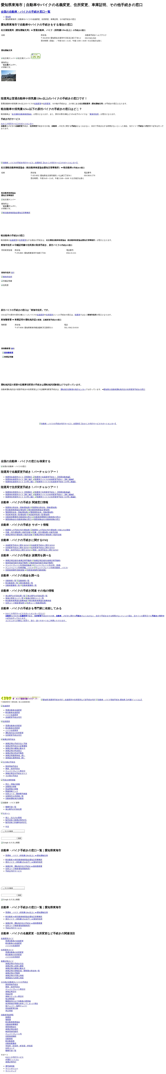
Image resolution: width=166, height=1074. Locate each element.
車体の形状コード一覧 (14, 598)
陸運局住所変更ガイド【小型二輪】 (20, 497)
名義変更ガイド (7, 938)
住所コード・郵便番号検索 (16, 794)
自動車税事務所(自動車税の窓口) (18, 517)
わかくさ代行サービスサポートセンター (17, 124)
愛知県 (8, 17)
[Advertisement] (98, 147)
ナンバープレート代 (13, 1034)
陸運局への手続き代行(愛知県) (17, 530)
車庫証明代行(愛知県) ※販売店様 (18, 535)
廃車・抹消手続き (12, 769)
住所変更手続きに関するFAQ (17, 548)
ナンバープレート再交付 (15, 771)
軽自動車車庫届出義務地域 (16, 601)
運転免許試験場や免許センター (73, 389)
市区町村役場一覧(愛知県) (15, 515)
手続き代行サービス (13, 871)
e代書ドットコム (12, 1060)
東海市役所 (94, 114)
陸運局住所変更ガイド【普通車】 (19, 492)
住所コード (9, 1048)
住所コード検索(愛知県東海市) (17, 869)
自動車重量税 (10, 1043)
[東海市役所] (6, 277)
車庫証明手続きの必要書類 (16, 746)
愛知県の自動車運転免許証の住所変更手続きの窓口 (124, 389)
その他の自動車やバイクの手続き (14, 982)
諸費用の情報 (10, 787)
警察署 (8, 1020)
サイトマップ (10, 1071)
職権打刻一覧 (10, 807)
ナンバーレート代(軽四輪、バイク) (19, 568)
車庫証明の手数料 (12, 973)
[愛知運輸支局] (8, 81)
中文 (7, 827)
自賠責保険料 (10, 1036)
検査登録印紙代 (11, 1031)
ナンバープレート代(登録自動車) (18, 565)
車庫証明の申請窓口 (13, 751)
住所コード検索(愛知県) (15, 603)
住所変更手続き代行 (13, 735)
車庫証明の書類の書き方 (15, 748)
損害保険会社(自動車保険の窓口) (18, 519)
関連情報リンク (11, 791)
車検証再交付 (10, 992)
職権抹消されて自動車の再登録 (18, 1001)
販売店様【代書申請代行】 (16, 822)
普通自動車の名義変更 (14, 941)
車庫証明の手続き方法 (14, 964)
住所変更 (46, 104)
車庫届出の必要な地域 (14, 978)
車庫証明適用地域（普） (15, 755)
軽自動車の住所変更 (13, 955)
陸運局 (77, 315)
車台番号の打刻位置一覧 (15, 596)
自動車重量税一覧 (12, 585)
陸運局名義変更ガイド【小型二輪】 (20, 482)
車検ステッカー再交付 (14, 996)
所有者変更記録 (11, 1008)
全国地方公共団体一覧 (14, 796)
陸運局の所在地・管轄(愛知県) (17, 507)
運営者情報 (9, 1066)
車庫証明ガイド (7, 961)
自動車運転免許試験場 (14, 798)
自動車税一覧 (10, 581)
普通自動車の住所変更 (14, 952)
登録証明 (9, 994)
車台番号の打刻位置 (13, 809)
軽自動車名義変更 (12, 712)
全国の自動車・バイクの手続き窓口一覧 (25, 11)
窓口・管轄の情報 (12, 784)
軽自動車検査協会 (12, 1022)
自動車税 (9, 1039)
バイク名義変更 (11, 715)
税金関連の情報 (11, 789)
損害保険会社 (10, 1027)
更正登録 (9, 1011)
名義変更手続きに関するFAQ (17, 545)
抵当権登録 (9, 999)
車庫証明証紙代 (11, 1029)
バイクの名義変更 (12, 946)
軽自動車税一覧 (11, 583)
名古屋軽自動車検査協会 (22, 114)
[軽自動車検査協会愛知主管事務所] (15, 213)
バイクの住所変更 (12, 957)
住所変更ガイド (7, 950)
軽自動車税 (9, 1041)
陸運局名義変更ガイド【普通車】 (19, 477)
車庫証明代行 (10, 1062)
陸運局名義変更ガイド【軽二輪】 (19, 479)
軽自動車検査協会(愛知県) (15, 510)
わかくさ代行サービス (14, 1057)
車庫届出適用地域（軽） (15, 758)
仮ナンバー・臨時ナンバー (16, 1006)
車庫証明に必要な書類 (14, 966)
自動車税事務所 (11, 1024)
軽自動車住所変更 (12, 728)
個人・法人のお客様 (13, 818)
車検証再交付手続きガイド (16, 773)
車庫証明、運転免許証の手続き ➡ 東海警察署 (23, 866)
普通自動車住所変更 (13, 726)
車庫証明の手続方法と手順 (16, 744)
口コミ (41, 613)
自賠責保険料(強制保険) (15, 570)
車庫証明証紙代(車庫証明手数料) (18, 560)
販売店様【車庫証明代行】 (16, 820)
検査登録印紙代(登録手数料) (16, 563)
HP (12, 273)
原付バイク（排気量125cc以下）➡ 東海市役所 (23, 862)
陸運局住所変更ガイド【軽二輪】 (19, 494)
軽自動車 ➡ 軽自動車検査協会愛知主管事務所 (23, 860)
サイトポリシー (11, 1068)
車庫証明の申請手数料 (14, 753)
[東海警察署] (7, 353)
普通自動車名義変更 (13, 710)
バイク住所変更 (11, 730)
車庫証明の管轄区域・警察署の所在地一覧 (22, 971)
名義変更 (37, 104)
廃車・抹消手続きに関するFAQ (18, 550)
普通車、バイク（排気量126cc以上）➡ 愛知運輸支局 (26, 855)
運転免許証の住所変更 (14, 733)
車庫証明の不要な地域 (14, 975)
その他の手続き (11, 776)
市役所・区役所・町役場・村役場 (19, 1046)
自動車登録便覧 (7, 1015)
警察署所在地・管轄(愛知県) (16, 512)
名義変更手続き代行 (13, 717)
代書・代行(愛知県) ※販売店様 (17, 532)
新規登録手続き (11, 766)
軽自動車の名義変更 (13, 943)
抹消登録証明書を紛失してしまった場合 (21, 1003)
